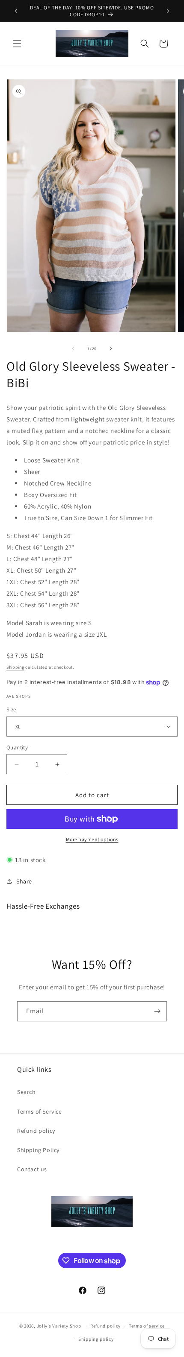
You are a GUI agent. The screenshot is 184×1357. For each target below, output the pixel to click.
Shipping (15, 667)
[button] (17, 43)
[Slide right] (110, 348)
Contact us (32, 1169)
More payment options (92, 839)
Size (11, 709)
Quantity (17, 747)
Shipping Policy (38, 1150)
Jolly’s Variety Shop (59, 1326)
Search (26, 1092)
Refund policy (36, 1131)
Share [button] (24, 881)
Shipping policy (96, 1339)
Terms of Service (39, 1111)
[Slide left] (73, 348)
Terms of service (147, 1326)
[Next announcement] (168, 11)
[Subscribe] (157, 1011)
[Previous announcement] (15, 11)
